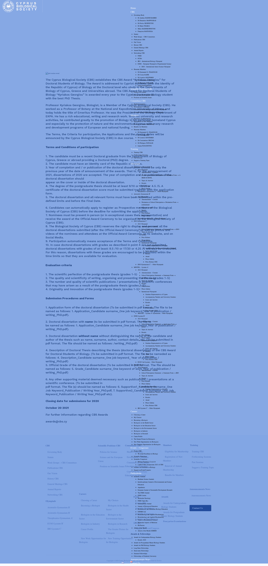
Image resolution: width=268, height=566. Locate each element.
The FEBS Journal (143, 493)
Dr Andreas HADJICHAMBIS (147, 18)
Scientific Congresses (140, 459)
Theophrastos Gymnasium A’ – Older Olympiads (153, 191)
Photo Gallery (146, 188)
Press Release (146, 186)
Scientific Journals (139, 476)
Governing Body (139, 15)
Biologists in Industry (141, 431)
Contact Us (135, 563)
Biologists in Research (141, 433)
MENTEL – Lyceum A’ (141, 267)
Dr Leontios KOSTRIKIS (146, 77)
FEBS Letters (142, 495)
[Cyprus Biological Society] (22, 6)
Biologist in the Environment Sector (145, 428)
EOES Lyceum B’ (139, 316)
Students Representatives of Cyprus (156, 245)
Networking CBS (139, 53)
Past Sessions (138, 158)
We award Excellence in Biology (148, 454)
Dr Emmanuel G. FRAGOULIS (147, 72)
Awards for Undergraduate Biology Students (147, 537)
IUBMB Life (142, 512)
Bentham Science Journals (146, 479)
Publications (136, 473)
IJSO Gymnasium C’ (140, 221)
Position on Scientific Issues (143, 97)
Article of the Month (140, 528)
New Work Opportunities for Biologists (146, 442)
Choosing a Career (139, 415)
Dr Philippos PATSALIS (145, 83)
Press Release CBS (151, 262)
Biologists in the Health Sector (143, 423)
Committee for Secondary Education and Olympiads (150, 109)
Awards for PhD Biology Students (144, 545)
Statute (136, 34)
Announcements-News (140, 559)
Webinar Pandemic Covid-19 (147, 462)
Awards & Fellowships (140, 533)
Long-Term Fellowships (141, 548)
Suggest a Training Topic (142, 160)
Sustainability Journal (144, 503)
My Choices (137, 417)
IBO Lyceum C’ (139, 365)
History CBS (138, 45)
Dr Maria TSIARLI (144, 26)
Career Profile (138, 436)
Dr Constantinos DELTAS (146, 80)
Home (133, 8)
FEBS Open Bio (143, 501)
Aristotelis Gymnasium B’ (142, 194)
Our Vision (137, 42)
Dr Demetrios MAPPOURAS (147, 20)
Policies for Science (140, 92)
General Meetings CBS (141, 47)
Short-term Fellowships (141, 551)
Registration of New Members (143, 121)
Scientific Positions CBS (141, 88)
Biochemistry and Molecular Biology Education (153, 509)
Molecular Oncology (144, 498)
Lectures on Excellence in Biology (144, 467)
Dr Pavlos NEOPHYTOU (146, 23)
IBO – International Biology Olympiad (150, 61)
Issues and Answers (151, 251)
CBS (133, 11)
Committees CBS (138, 100)
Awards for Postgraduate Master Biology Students (149, 543)
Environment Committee (141, 107)
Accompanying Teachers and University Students (160, 248)
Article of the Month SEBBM (147, 531)
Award (147, 256)
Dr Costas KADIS (143, 75)
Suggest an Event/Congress (142, 470)
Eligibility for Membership (142, 119)
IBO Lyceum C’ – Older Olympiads (149, 408)
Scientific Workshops (140, 456)
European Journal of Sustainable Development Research (155, 490)
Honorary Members (140, 69)
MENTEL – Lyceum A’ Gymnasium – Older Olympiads (155, 313)
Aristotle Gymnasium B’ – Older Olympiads (152, 218)
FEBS (140, 56)
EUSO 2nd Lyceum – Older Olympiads (150, 362)
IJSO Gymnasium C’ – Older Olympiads (150, 264)
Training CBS (138, 152)
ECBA (140, 58)
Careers (134, 411)
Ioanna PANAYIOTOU (145, 85)
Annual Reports (139, 50)
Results (144, 183)
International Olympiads (149, 243)
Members (135, 115)
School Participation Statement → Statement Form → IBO (160, 373)
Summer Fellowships (140, 553)
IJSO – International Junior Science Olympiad (156, 67)
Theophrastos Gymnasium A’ (143, 167)
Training (134, 148)
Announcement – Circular (150, 172)
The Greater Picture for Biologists (144, 439)
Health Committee (139, 104)
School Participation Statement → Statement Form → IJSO (160, 229)
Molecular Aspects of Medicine (147, 522)
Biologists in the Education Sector (144, 425)
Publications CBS (139, 39)
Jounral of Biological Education (148, 506)
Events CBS (138, 451)
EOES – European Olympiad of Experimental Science (154, 64)
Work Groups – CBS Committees (144, 37)
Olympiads (135, 163)
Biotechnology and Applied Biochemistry (151, 514)
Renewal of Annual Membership (144, 124)
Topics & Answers (147, 180)
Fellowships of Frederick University (145, 556)
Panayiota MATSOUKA (145, 31)
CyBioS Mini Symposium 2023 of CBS (150, 464)
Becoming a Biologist (141, 420)
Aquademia (141, 487)
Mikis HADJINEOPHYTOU (147, 29)
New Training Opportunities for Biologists (147, 444)
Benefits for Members (140, 127)
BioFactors (141, 525)
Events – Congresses (139, 447)
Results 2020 (142, 540)
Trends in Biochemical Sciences (148, 520)
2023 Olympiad (142, 170)
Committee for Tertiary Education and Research (148, 112)
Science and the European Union (144, 95)
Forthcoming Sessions (141, 155)
